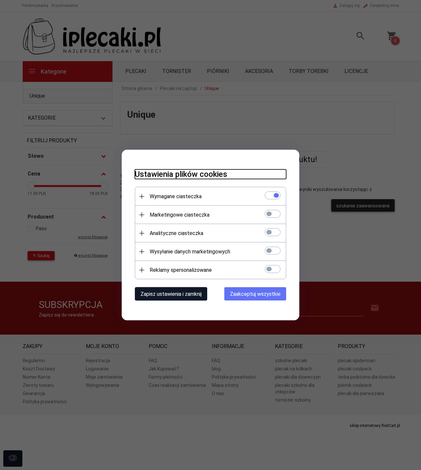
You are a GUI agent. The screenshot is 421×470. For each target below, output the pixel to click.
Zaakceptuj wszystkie (255, 294)
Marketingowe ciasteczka (180, 215)
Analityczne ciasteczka (176, 233)
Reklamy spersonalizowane (181, 270)
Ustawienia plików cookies (181, 174)
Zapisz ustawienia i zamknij (171, 294)
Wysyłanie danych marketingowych (190, 251)
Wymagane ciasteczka (176, 196)
